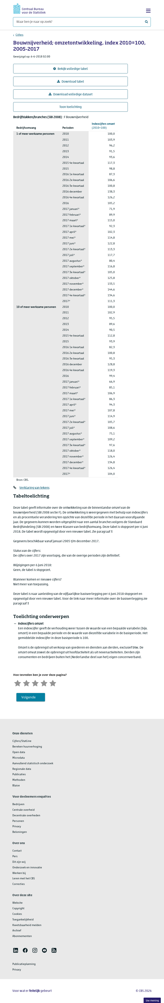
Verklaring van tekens (34, 488)
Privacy (16, 826)
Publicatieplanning (24, 964)
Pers (15, 856)
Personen (18, 821)
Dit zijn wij (19, 862)
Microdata (18, 758)
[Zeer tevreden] (52, 683)
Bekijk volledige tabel (73, 69)
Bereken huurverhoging (27, 746)
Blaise (16, 785)
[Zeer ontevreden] (17, 683)
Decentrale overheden (26, 815)
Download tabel (73, 81)
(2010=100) (103, 126)
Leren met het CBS (23, 878)
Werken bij (19, 873)
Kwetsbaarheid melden (26, 925)
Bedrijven (18, 804)
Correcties (18, 884)
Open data (18, 752)
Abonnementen (22, 936)
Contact (17, 851)
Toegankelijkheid (23, 919)
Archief (16, 930)
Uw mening (152, 1000)
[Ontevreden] (26, 683)
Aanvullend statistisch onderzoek (32, 763)
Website (17, 903)
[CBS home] (29, 8)
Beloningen (19, 832)
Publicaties (19, 774)
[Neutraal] (35, 683)
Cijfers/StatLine (21, 741)
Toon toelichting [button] (70, 107)
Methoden (18, 780)
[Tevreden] (44, 683)
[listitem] (15, 950)
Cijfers (19, 35)
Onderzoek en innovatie (27, 867)
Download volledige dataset (72, 94)
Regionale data (21, 769)
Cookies (17, 914)
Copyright (18, 908)
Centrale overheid (23, 810)
